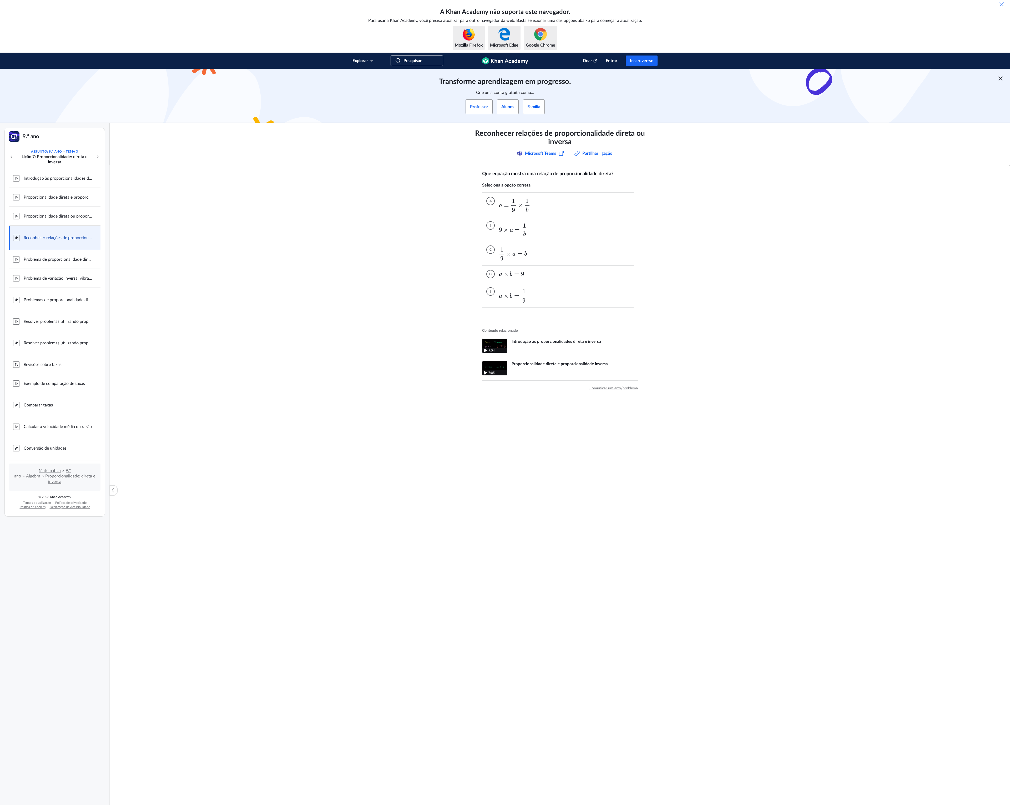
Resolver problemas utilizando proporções (58, 321)
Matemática (50, 471)
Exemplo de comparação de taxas (54, 383)
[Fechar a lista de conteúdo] (113, 490)
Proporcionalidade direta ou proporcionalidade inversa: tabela (58, 216)
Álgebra (33, 476)
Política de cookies (33, 507)
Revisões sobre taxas (43, 365)
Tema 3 (72, 151)
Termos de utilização (37, 502)
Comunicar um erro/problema (613, 388)
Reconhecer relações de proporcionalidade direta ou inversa (58, 238)
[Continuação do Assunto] (97, 157)
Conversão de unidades (45, 448)
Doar (587, 61)
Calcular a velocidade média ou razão (58, 427)
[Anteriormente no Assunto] (11, 157)
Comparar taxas (38, 405)
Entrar (611, 61)
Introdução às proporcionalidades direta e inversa (58, 178)
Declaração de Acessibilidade (70, 507)
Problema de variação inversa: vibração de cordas (58, 278)
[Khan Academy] (505, 61)
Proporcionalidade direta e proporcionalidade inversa (58, 197)
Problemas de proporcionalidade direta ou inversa (58, 300)
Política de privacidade (71, 502)
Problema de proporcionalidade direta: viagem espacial (58, 259)
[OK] (1001, 4)
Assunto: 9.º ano (46, 151)
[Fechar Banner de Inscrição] (1000, 78)
